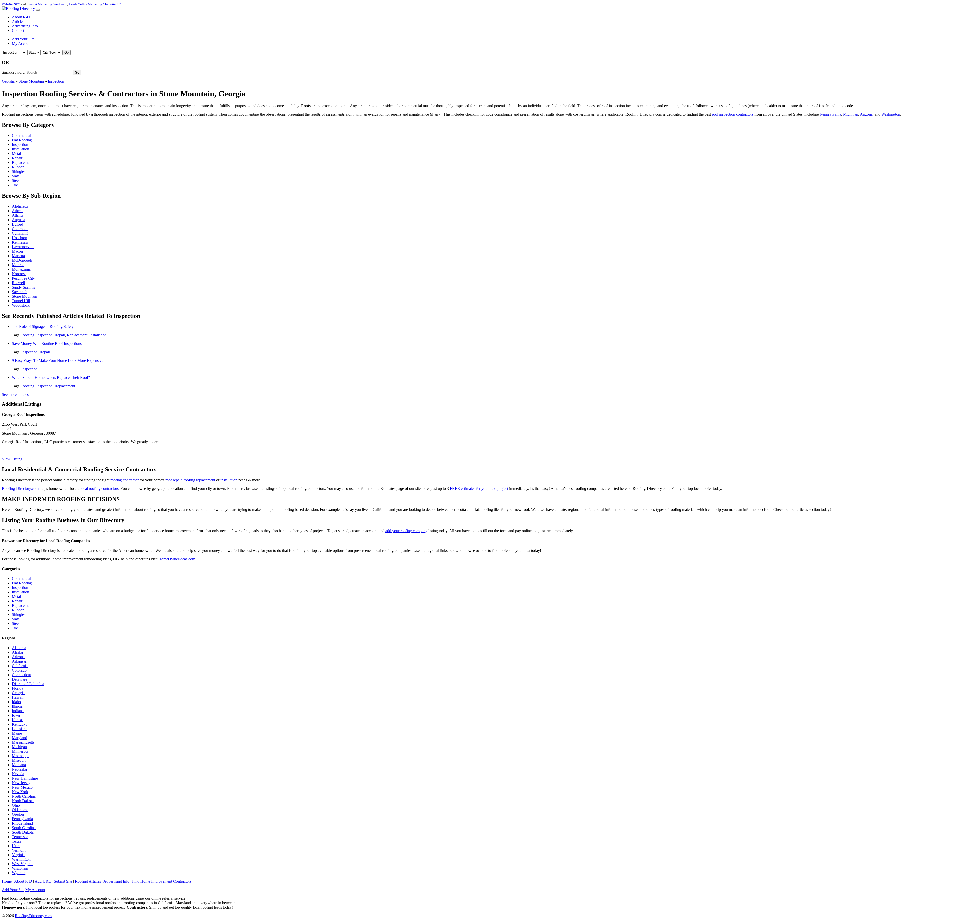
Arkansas (19, 661)
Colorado (19, 670)
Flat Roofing (22, 140)
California (20, 666)
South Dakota (23, 832)
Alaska (17, 652)
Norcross (19, 274)
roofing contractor (124, 480)
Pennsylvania (830, 114)
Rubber (18, 167)
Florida (17, 688)
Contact (18, 30)
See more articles (15, 394)
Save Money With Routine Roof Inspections (47, 343)
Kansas (17, 720)
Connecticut (21, 675)
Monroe (18, 265)
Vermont (18, 850)
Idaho (16, 702)
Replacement (22, 162)
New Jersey (21, 783)
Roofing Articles (88, 881)
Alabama (19, 648)
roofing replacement (199, 480)
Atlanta (17, 215)
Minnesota (20, 751)
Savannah (19, 292)
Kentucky (19, 724)
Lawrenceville (23, 247)
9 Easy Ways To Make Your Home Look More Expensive (57, 360)
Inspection (56, 81)
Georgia (8, 81)
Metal (16, 153)
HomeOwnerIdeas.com (176, 559)
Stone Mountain (31, 81)
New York (20, 792)
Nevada (18, 774)
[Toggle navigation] (38, 10)
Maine (17, 733)
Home (7, 881)
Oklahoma (20, 810)
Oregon (18, 814)
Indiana (18, 711)
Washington (890, 114)
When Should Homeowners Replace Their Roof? (51, 377)
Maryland (19, 738)
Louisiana (19, 729)
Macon (17, 251)
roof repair (173, 480)
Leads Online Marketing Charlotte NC (95, 4)
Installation (20, 149)
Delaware (19, 679)
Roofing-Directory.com (20, 488)
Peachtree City (23, 278)
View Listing (12, 459)
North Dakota (23, 801)
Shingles (18, 171)
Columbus (20, 229)
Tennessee (20, 837)
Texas (16, 841)
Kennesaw (20, 242)
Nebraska (19, 769)
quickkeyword (13, 72)
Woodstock (21, 305)
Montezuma (21, 269)
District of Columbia (28, 684)
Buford (17, 224)
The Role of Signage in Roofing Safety (43, 326)
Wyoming (19, 873)
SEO (17, 4)
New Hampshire (25, 778)
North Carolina (24, 796)
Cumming (20, 233)
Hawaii (17, 697)
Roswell (18, 283)
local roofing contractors (99, 488)
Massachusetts (23, 742)
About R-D (21, 17)
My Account (22, 43)
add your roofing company (406, 531)
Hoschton (19, 238)
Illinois (17, 706)
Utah (16, 846)
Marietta (18, 256)
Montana (19, 765)
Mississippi (20, 756)
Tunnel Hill (21, 301)
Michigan (850, 114)
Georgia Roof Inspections (23, 414)
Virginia (18, 855)
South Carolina (24, 828)
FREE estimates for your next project (479, 488)
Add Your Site (23, 39)
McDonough (22, 260)
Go (66, 52)
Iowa (16, 715)
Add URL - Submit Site (53, 881)
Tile (15, 185)
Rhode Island (22, 823)
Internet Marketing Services (45, 4)
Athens (17, 211)
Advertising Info (25, 26)
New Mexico (22, 787)
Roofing (27, 335)
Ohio (16, 805)
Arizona (866, 114)
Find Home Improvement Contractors (161, 881)
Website (7, 4)
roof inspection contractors (732, 114)
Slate (16, 176)
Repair (17, 158)
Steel (16, 180)
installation (228, 480)
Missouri (19, 760)
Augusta (18, 220)
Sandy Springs (23, 287)
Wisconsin (20, 868)
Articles (18, 21)
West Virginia (22, 864)
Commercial (21, 135)
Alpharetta (20, 206)
